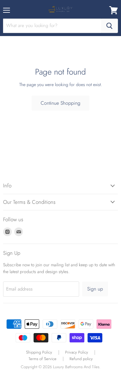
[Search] (109, 26)
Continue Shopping (60, 103)
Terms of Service (42, 359)
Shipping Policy (39, 352)
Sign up (95, 288)
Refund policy (81, 359)
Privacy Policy (76, 352)
